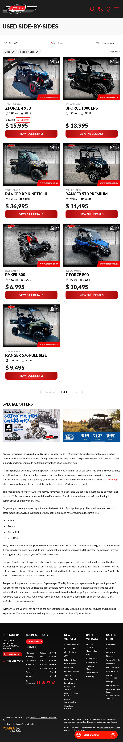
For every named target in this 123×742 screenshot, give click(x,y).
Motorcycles (69, 648)
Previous (50, 391)
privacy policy (105, 727)
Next (75, 391)
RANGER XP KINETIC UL (26, 194)
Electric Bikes (70, 652)
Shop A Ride (21, 724)
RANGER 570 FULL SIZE (26, 355)
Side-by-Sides (70, 660)
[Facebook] (38, 682)
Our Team (110, 652)
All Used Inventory (90, 645)
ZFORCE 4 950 (18, 108)
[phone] (100, 9)
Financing (90, 676)
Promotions (111, 663)
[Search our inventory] (93, 9)
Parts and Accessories (111, 676)
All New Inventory (71, 644)
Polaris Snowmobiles (70, 700)
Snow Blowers (70, 683)
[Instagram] (43, 682)
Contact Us (111, 644)
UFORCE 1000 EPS (82, 108)
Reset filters (114, 51)
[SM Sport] (20, 9)
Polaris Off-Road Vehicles (71, 694)
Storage (109, 681)
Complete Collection (68, 707)
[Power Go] (31, 729)
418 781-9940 (15, 660)
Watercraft (69, 667)
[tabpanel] (41, 664)
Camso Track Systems (69, 688)
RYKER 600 (15, 274)
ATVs (66, 656)
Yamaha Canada (113, 660)
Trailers (67, 675)
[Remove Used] (13, 52)
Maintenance (112, 671)
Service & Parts (112, 667)
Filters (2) (13, 42)
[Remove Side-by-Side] (37, 52)
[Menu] (116, 9)
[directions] (108, 9)
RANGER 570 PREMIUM (87, 194)
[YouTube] (49, 682)
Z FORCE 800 (77, 274)
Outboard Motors (71, 671)
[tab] (34, 641)
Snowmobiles (70, 663)
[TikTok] (54, 682)
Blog (108, 648)
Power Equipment (72, 679)
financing (112, 479)
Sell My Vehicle (112, 685)
